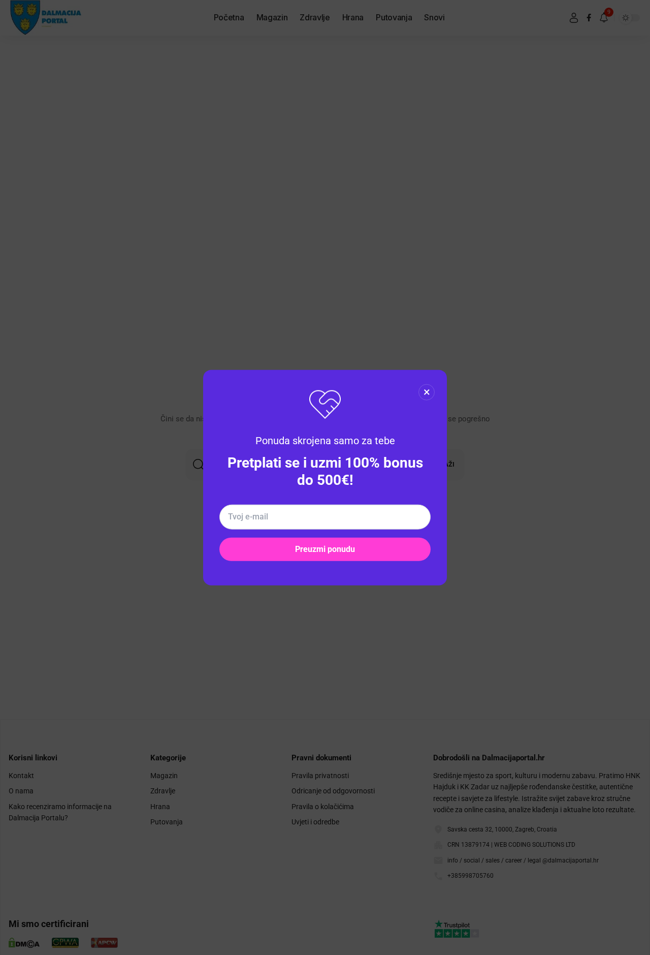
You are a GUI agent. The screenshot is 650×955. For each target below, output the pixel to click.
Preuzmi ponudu (325, 548)
